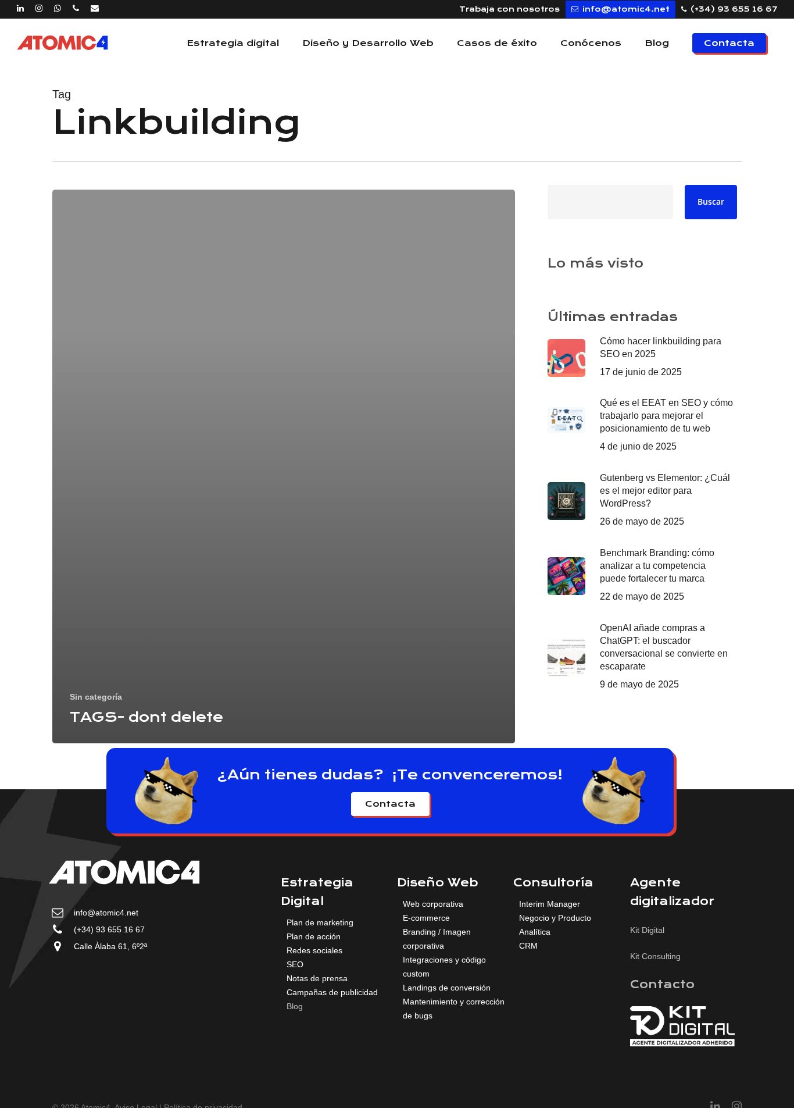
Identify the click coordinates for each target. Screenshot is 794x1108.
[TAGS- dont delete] (283, 467)
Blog (295, 1006)
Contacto (662, 984)
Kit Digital (647, 930)
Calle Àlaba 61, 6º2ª (110, 946)
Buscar (711, 201)
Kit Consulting (655, 956)
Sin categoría (96, 696)
